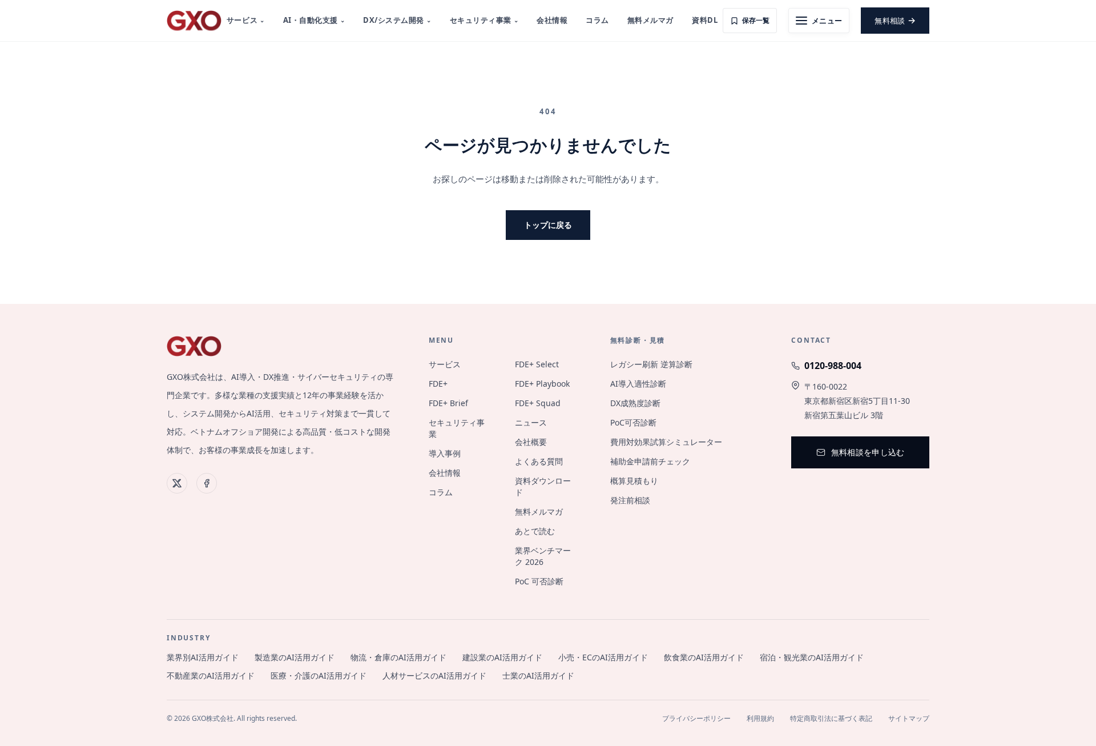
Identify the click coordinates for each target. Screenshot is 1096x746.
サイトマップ (908, 718)
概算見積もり (634, 480)
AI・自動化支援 (314, 20)
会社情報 (552, 20)
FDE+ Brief (448, 403)
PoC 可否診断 (539, 581)
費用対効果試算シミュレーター (666, 441)
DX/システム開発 (397, 20)
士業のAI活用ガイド (538, 675)
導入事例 (445, 453)
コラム (597, 20)
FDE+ (438, 383)
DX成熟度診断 (635, 403)
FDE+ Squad (538, 403)
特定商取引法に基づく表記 (831, 718)
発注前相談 (630, 500)
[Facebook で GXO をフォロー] (206, 483)
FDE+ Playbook (542, 383)
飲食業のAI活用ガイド (704, 657)
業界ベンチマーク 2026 (543, 556)
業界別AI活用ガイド (203, 657)
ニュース (531, 422)
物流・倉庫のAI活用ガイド (398, 657)
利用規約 (760, 718)
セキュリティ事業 (484, 20)
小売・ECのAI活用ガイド (603, 657)
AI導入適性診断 (638, 383)
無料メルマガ (650, 20)
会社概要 (531, 441)
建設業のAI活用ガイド (502, 657)
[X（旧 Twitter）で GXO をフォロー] (177, 483)
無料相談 (895, 20)
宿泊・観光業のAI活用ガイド (812, 657)
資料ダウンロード (543, 486)
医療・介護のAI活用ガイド (318, 675)
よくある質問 (539, 461)
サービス (246, 20)
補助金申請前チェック (650, 461)
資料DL (705, 20)
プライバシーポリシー (696, 718)
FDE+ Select (537, 364)
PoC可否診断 (633, 422)
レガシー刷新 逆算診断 (651, 364)
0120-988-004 (832, 365)
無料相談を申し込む (868, 452)
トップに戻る (548, 224)
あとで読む (535, 531)
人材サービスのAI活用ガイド (434, 675)
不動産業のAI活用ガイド (211, 675)
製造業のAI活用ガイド (295, 657)
